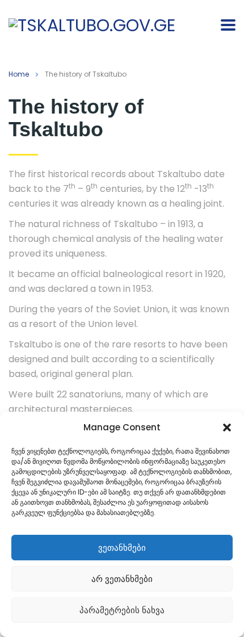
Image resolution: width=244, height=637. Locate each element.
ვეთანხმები (122, 548)
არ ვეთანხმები (122, 579)
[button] (227, 427)
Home (19, 74)
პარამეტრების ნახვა (122, 610)
